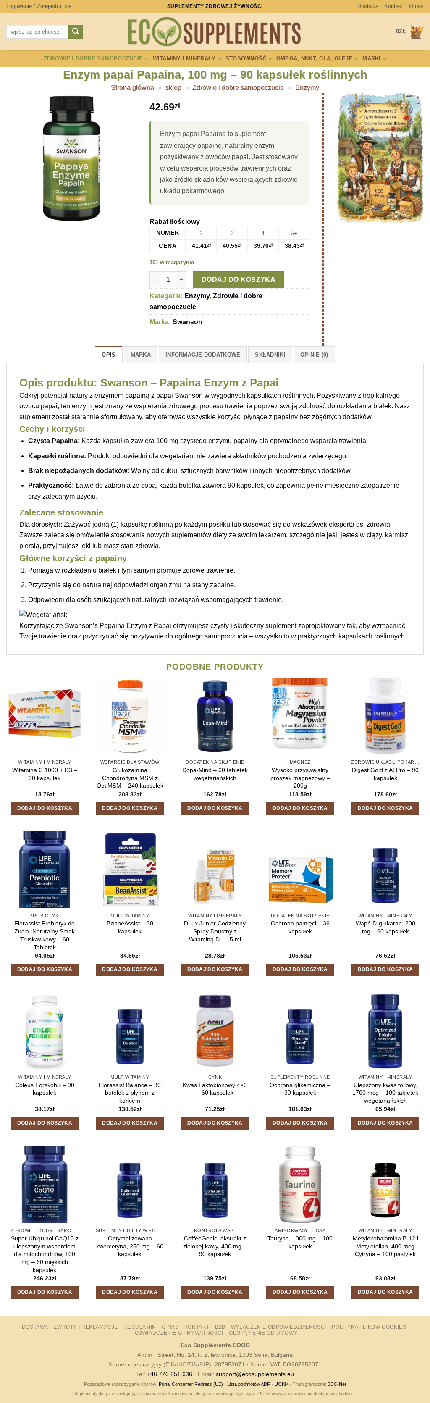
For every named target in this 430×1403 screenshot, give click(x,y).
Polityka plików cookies (369, 1327)
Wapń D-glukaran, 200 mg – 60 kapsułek (385, 927)
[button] (38, 6)
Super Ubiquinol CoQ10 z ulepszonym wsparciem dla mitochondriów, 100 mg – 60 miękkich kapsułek (45, 1254)
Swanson (187, 322)
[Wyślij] (75, 32)
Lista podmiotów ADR (248, 1384)
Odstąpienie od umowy (263, 1333)
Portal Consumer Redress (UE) (191, 1384)
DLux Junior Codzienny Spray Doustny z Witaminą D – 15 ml (215, 931)
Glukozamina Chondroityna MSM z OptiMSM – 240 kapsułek (130, 778)
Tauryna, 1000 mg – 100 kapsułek (300, 1242)
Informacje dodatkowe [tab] (202, 355)
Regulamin (139, 1327)
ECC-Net (337, 1384)
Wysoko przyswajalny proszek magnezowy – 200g (300, 778)
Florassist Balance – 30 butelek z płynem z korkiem (130, 1093)
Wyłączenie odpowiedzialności (278, 1327)
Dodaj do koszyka (238, 279)
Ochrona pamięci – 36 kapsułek (300, 927)
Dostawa (367, 6)
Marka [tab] (141, 355)
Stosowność (246, 58)
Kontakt (393, 6)
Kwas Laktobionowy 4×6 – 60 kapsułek (215, 1089)
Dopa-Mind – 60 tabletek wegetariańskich (215, 774)
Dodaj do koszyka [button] (45, 808)
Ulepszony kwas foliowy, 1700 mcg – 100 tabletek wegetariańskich (385, 1093)
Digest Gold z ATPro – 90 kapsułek (385, 774)
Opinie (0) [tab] (314, 355)
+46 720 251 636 (169, 1374)
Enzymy (307, 87)
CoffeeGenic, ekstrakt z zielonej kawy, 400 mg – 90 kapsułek (214, 1246)
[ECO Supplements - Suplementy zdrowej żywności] (215, 31)
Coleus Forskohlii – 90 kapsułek (44, 1089)
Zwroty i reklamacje (86, 1327)
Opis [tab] (108, 355)
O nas (416, 6)
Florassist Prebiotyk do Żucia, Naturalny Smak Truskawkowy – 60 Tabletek (44, 935)
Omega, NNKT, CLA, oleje (314, 58)
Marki (371, 58)
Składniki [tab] (270, 355)
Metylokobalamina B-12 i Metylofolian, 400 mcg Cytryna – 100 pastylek (385, 1246)
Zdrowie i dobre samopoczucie (93, 58)
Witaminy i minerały (184, 58)
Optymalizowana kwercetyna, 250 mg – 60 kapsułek (129, 1246)
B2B (220, 1327)
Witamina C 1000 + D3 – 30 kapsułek (44, 774)
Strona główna (132, 87)
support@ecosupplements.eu (255, 1374)
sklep (173, 87)
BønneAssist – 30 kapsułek (130, 927)
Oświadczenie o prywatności (179, 1333)
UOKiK (281, 1384)
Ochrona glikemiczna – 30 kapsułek (300, 1089)
